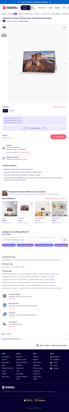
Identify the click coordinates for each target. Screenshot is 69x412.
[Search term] (32, 7)
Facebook (56, 359)
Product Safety (38, 368)
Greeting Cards (7, 257)
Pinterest (56, 368)
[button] (34, 2)
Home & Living (45, 14)
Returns (35, 359)
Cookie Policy (51, 391)
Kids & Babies (56, 14)
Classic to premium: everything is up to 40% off (34, 2)
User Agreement (6, 391)
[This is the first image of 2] (10, 63)
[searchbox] (34, 239)
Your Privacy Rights (37, 378)
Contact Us (36, 374)
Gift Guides (5, 357)
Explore (3, 14)
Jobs (17, 371)
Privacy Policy (16, 391)
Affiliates (19, 365)
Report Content (6, 334)
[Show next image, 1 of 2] (65, 63)
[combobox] (27, 7)
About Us (19, 357)
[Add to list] (64, 27)
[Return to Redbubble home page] (10, 7)
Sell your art (20, 368)
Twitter (55, 362)
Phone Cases (29, 14)
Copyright (36, 371)
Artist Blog (19, 374)
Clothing (12, 14)
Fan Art (4, 359)
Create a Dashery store (21, 378)
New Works (5, 362)
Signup (4, 374)
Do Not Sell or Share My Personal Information (33, 391)
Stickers (21, 14)
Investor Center (21, 359)
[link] (9, 245)
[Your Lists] (64, 8)
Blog (3, 365)
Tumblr (55, 365)
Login (4, 371)
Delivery (35, 357)
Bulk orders (5, 376)
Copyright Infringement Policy (10, 339)
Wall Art (37, 14)
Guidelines (36, 365)
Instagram (56, 357)
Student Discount (7, 368)
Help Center (37, 362)
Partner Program (21, 362)
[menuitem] (3, 13)
